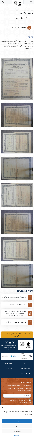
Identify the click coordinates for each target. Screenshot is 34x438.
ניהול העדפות (17, 431)
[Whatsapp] (21, 18)
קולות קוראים (25, 368)
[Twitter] (31, 18)
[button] (3, 407)
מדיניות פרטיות (17, 435)
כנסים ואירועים (8, 363)
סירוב (17, 426)
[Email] (16, 18)
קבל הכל (17, 421)
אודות (25, 363)
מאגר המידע (26, 11)
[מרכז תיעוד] (18, 2)
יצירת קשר (8, 368)
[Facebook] (26, 18)
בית (32, 11)
